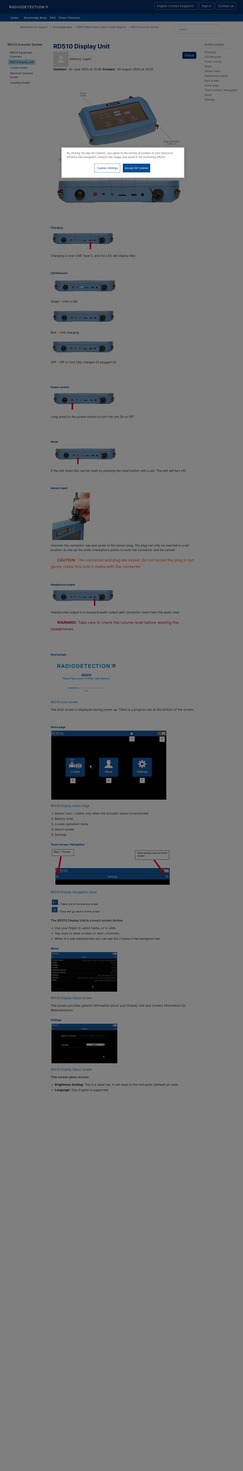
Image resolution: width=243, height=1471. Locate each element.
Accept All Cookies (136, 168)
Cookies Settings (107, 168)
